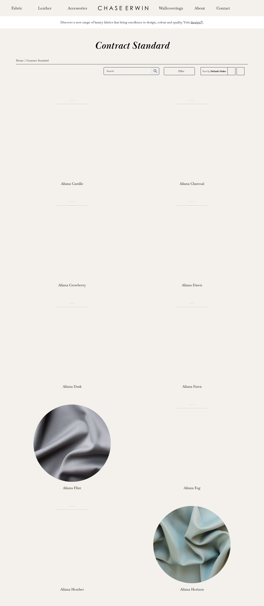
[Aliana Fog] (192, 443)
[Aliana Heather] (72, 544)
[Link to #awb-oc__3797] (244, 8)
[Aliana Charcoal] (192, 139)
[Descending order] (240, 71)
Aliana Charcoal (192, 183)
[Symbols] (123, 7)
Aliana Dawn (192, 285)
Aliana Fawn (192, 386)
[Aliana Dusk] (72, 341)
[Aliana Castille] (72, 139)
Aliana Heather (72, 589)
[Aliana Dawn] (192, 240)
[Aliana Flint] (72, 443)
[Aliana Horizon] (192, 544)
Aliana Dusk (72, 386)
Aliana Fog (192, 488)
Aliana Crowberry (72, 285)
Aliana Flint (72, 488)
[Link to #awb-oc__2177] (238, 8)
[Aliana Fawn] (192, 341)
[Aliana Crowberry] (72, 240)
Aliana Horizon (192, 589)
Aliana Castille (72, 183)
